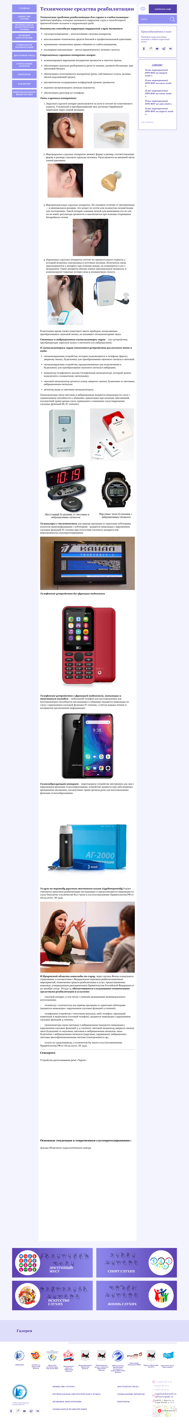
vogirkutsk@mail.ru (165, 1393)
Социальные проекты (131, 1394)
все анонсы (147, 122)
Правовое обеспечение (67, 1402)
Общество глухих (64, 1387)
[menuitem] (24, 8)
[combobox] (157, 19)
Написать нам (163, 9)
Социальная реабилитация (70, 1409)
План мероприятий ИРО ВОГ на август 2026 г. (156, 73)
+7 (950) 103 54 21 (160, 1390)
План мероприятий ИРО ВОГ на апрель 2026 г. (159, 111)
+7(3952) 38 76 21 (161, 1386)
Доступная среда (128, 1387)
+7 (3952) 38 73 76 (163, 1382)
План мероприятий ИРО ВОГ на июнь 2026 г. (158, 93)
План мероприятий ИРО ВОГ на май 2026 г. (158, 102)
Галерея (24, 1331)
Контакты (123, 1402)
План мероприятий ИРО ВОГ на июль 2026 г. (158, 83)
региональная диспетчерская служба (77, 1394)
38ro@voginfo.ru (164, 1396)
